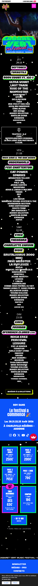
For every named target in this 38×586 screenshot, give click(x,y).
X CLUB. (19, 142)
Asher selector (19, 113)
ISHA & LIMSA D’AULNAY (19, 190)
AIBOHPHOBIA (19, 120)
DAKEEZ (19, 353)
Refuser (15, 583)
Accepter (6, 583)
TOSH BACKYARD (19, 362)
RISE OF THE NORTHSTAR (19, 90)
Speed (19, 97)
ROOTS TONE (19, 208)
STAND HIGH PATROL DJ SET (19, 286)
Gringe (19, 180)
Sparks (19, 175)
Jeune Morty (19, 277)
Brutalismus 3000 (19, 254)
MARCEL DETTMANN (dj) (19, 270)
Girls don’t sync (19, 351)
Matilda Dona (19, 116)
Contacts (19, 571)
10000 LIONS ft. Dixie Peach (19, 288)
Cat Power (19, 172)
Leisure (19, 343)
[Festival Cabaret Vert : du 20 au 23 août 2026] (5, 7)
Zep (19, 194)
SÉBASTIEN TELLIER (19, 178)
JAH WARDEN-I (19, 210)
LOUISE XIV (19, 307)
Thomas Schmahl (19, 379)
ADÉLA (19, 267)
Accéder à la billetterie (19, 391)
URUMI (19, 355)
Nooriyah (19, 187)
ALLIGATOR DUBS (19, 290)
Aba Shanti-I (19, 358)
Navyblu (19, 302)
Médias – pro (19, 567)
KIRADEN (19, 118)
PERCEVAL (19, 340)
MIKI (19, 258)
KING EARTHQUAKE (19, 206)
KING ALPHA (19, 109)
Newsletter (19, 564)
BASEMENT (19, 95)
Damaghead (19, 376)
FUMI (19, 136)
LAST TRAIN (19, 85)
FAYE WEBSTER (19, 261)
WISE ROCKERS (19, 365)
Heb (19, 304)
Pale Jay (19, 183)
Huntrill (19, 274)
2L (19, 197)
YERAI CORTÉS (19, 185)
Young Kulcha (19, 293)
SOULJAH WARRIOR (19, 106)
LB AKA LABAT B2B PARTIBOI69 (19, 140)
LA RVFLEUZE (19, 264)
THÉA (19, 102)
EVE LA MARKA (19, 346)
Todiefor (19, 348)
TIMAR (19, 192)
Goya (19, 122)
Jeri (19, 381)
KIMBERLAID (19, 284)
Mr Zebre (19, 111)
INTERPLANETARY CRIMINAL (19, 138)
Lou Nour (19, 199)
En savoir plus (6, 579)
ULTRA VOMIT (19, 82)
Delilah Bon (19, 99)
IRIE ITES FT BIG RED (19, 104)
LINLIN (19, 281)
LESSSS (19, 279)
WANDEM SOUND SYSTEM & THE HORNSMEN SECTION (19, 202)
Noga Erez (19, 336)
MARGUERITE (19, 272)
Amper (19, 220)
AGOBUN (19, 360)
